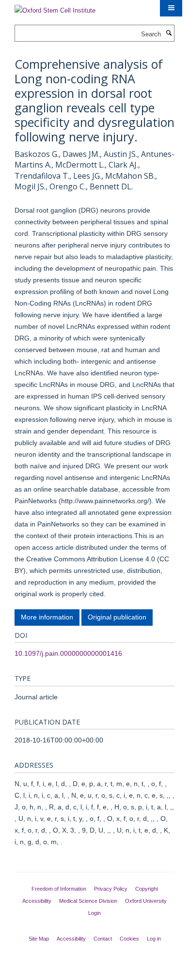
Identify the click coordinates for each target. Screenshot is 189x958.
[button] (171, 8)
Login (94, 913)
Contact (103, 939)
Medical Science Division (88, 901)
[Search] (168, 33)
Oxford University (146, 901)
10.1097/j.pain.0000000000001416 (68, 653)
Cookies (129, 939)
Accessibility (36, 901)
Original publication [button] (117, 617)
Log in (154, 939)
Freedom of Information (59, 889)
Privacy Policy (110, 889)
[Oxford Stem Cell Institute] (55, 7)
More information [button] (47, 617)
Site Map (39, 939)
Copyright (146, 889)
